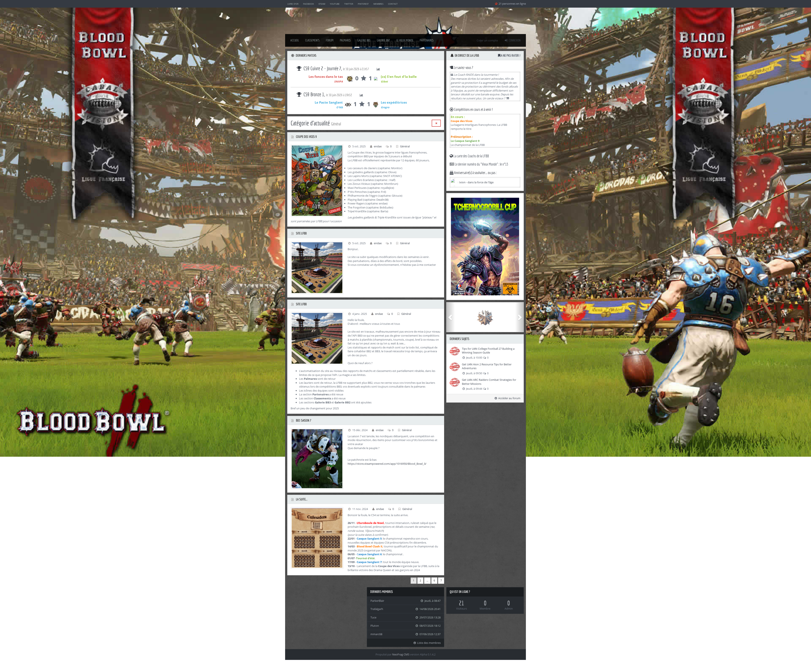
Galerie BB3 (363, 40)
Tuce (373, 617)
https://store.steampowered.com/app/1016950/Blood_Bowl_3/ (387, 464)
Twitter (348, 3)
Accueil (294, 40)
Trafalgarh (376, 609)
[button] (450, 317)
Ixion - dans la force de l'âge (476, 182)
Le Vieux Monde (404, 40)
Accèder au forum (509, 398)
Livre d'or (292, 3)
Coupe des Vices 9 (306, 136)
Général (405, 146)
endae (378, 146)
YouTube (335, 3)
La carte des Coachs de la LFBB (471, 156)
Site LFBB (301, 233)
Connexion (514, 40)
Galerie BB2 (383, 40)
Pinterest (363, 3)
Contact (393, 3)
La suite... (301, 499)
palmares (345, 40)
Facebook (308, 3)
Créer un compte (487, 40)
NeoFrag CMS (400, 654)
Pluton (374, 626)
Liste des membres (428, 643)
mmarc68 (376, 634)
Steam (321, 3)
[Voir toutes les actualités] (436, 123)
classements (312, 40)
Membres (378, 3)
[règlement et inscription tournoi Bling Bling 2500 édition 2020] (485, 246)
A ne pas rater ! (510, 55)
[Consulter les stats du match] (361, 69)
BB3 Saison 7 (303, 420)
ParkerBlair (377, 601)
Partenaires (427, 40)
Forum (329, 40)
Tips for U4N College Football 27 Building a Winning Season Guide (488, 351)
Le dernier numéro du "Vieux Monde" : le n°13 (481, 164)
